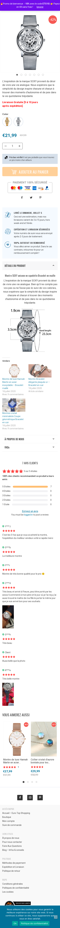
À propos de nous (14, 439)
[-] (5, 146)
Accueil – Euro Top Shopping (16, 813)
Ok (15, 923)
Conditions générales (12, 884)
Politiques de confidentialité (15, 888)
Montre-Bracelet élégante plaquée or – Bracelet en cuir (39, 382)
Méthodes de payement (14, 863)
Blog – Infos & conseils (13, 850)
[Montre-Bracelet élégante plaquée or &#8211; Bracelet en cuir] (40, 370)
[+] (19, 146)
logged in (28, 514)
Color (5, 114)
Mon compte (8, 821)
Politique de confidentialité (34, 923)
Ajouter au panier (33, 172)
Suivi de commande (12, 825)
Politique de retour (11, 871)
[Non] (56, 917)
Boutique (6, 817)
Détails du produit (15, 266)
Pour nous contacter (12, 842)
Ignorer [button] (40, 7)
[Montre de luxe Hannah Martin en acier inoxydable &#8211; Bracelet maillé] (13, 370)
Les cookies (8, 892)
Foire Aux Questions (12, 846)
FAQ (7, 447)
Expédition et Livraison (13, 867)
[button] (17, 75)
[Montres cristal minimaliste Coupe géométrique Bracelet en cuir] (13, 405)
